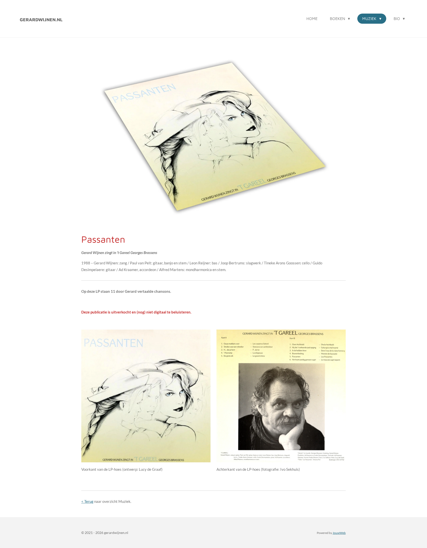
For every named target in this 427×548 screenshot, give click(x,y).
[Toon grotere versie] (146, 396)
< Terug (87, 501)
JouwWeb (339, 532)
